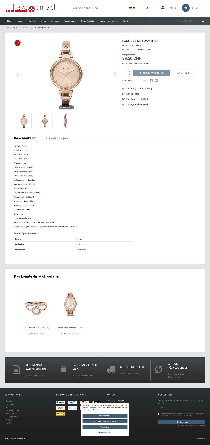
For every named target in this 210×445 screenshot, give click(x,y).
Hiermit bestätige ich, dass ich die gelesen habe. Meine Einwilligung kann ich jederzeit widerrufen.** (181, 415)
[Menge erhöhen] (129, 71)
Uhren (43, 21)
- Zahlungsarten (11, 417)
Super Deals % (70, 21)
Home (9, 21)
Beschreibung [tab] (25, 138)
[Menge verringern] (129, 74)
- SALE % (8, 423)
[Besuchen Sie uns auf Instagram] (26, 438)
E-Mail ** (162, 407)
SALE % (32, 21)
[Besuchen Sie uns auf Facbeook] (24, 438)
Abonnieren (183, 422)
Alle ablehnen (105, 427)
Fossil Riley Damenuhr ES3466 (70, 328)
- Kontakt (8, 401)
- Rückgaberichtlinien (12, 410)
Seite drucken (129, 81)
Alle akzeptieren (105, 415)
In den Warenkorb (153, 72)
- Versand (8, 420)
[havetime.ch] (31, 8)
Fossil (24, 28)
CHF (148, 8)
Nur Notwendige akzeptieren (105, 421)
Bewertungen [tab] (57, 138)
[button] (151, 80)
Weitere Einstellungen (105, 432)
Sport (125, 21)
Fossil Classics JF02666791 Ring (36, 328)
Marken (21, 21)
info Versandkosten (141, 63)
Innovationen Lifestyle (108, 21)
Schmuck (55, 21)
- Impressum (9, 404)
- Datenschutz (10, 414)
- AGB (7, 407)
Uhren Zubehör (87, 21)
